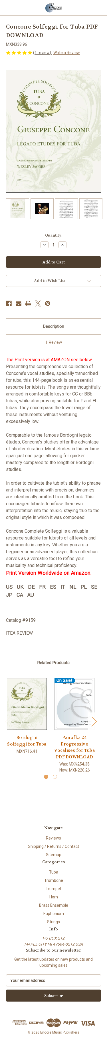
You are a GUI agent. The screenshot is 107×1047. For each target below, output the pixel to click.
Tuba (53, 872)
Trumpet (53, 888)
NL (72, 587)
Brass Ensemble (53, 905)
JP (9, 595)
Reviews (53, 838)
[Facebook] (9, 303)
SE (94, 587)
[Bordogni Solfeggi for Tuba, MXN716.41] (27, 704)
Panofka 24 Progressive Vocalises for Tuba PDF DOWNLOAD (74, 747)
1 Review (53, 342)
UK (20, 587)
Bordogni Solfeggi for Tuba (26, 741)
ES (53, 587)
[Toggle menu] (8, 8)
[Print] (28, 303)
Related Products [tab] (53, 662)
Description (53, 326)
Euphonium (53, 913)
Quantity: (53, 235)
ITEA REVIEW (19, 633)
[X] (38, 303)
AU (30, 595)
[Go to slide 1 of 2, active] (46, 777)
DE (31, 587)
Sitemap (53, 854)
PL (83, 587)
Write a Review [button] (66, 52)
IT (62, 587)
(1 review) (42, 52)
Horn (53, 897)
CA (20, 595)
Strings (53, 922)
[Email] (18, 303)
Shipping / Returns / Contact (53, 846)
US (9, 587)
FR (42, 587)
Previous (7, 721)
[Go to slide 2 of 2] (55, 777)
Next (94, 721)
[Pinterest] (48, 303)
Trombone (53, 880)
